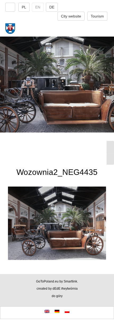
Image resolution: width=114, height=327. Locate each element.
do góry (57, 296)
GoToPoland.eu (47, 281)
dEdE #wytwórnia (65, 288)
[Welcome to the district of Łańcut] (57, 29)
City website (71, 16)
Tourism (97, 16)
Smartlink (70, 281)
